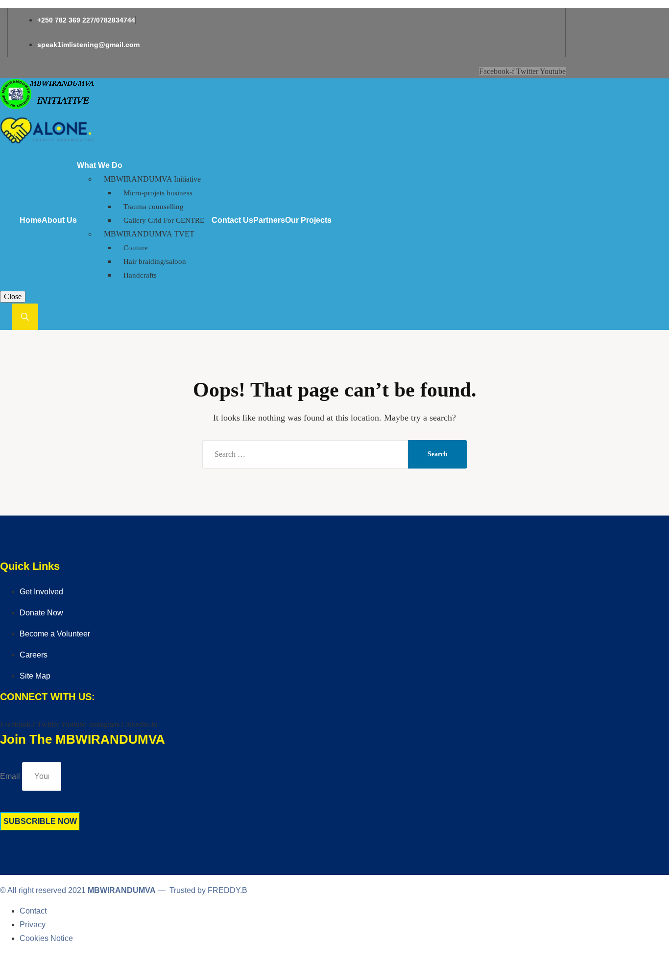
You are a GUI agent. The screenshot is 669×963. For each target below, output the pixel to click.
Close (13, 296)
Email (10, 776)
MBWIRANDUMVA (122, 890)
